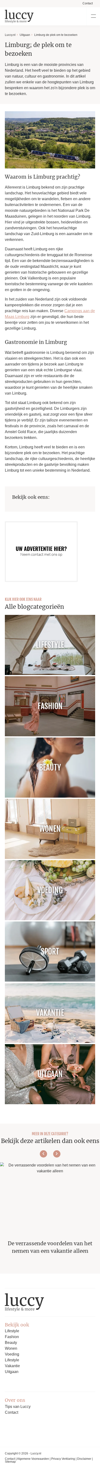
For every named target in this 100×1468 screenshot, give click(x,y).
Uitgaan (25, 35)
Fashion (12, 1337)
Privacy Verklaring (63, 1458)
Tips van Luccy (18, 1407)
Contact (88, 3)
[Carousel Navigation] (50, 1154)
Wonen (11, 1348)
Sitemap (10, 1461)
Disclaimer (84, 1458)
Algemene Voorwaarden (33, 1458)
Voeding (12, 1354)
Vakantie (12, 1366)
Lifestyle (12, 1331)
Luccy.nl (10, 35)
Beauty (11, 1343)
